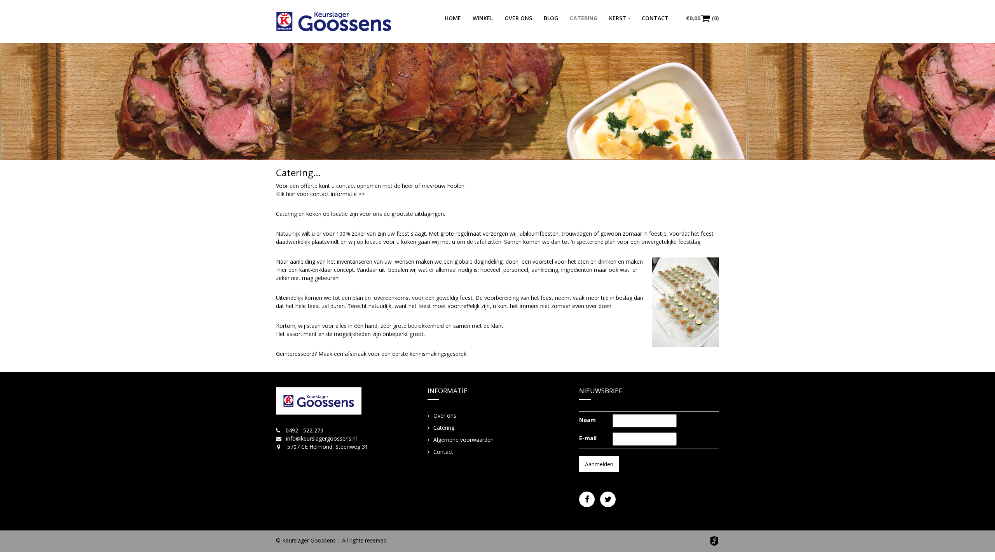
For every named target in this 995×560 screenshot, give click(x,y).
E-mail (588, 438)
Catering (583, 18)
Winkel (483, 18)
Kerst (617, 18)
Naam (587, 420)
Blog (551, 18)
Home (453, 18)
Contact (655, 18)
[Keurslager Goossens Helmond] (333, 21)
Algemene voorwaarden (463, 439)
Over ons (518, 18)
